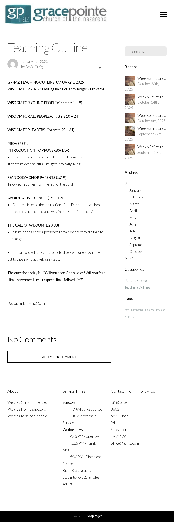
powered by (87, 516)
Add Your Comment (59, 357)
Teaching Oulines (35, 303)
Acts (127, 309)
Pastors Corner (136, 280)
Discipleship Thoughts (142, 309)
